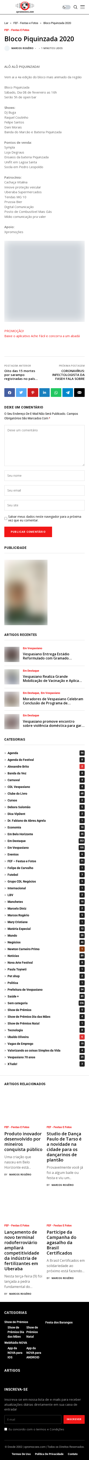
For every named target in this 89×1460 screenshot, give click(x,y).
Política (45, 983)
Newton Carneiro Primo (45, 949)
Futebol (45, 874)
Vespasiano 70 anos (45, 1057)
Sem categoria (46, 1003)
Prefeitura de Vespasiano (45, 989)
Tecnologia (45, 1030)
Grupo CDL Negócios (45, 881)
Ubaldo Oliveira (45, 1037)
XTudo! (45, 1064)
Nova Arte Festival (45, 962)
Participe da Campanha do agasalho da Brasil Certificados (61, 1242)
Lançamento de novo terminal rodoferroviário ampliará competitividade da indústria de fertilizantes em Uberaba (21, 1250)
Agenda (45, 753)
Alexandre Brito (45, 766)
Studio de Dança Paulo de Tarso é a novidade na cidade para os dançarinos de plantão (64, 1147)
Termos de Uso (21, 1454)
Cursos (45, 800)
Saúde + (45, 996)
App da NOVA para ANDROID (33, 1352)
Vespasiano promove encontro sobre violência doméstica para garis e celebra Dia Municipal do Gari (53, 725)
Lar (6, 23)
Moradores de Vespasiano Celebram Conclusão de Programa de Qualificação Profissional (53, 703)
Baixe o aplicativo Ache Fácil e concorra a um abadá (42, 336)
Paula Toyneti (45, 969)
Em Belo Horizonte (45, 834)
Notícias (45, 956)
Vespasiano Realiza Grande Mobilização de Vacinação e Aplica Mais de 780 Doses (51, 680)
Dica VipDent (45, 814)
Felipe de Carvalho (45, 868)
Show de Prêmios (45, 1010)
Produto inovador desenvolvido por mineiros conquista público (23, 1141)
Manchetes (45, 901)
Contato (73, 1454)
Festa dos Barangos (59, 1322)
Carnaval (45, 780)
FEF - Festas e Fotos (25, 23)
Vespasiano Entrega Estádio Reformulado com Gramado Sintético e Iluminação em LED (48, 658)
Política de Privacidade (49, 1454)
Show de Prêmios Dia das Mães (45, 1016)
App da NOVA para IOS (15, 1352)
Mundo (45, 935)
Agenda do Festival (45, 760)
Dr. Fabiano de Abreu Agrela (45, 820)
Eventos (45, 854)
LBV (45, 895)
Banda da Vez (45, 773)
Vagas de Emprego (45, 1043)
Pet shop (45, 976)
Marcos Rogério (22, 48)
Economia (45, 827)
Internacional (45, 888)
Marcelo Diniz (45, 908)
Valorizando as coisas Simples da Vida (45, 1050)
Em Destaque (31, 670)
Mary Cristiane (45, 922)
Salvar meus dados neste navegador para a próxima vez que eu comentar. (44, 518)
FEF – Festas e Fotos (45, 861)
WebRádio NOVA (15, 1342)
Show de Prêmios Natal (45, 1023)
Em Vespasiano (32, 648)
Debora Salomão (45, 807)
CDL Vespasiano (45, 787)
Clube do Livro (45, 793)
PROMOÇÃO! (14, 331)
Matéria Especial (45, 929)
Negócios (45, 942)
